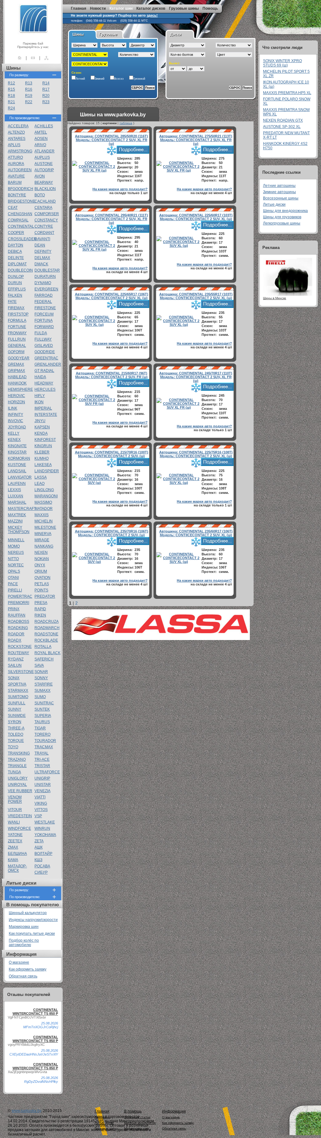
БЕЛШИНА (17, 853)
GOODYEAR (18, 358)
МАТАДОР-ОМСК (17, 868)
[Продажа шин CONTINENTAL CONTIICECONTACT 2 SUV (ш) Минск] (94, 482)
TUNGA (14, 772)
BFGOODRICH (20, 189)
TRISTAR (42, 766)
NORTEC (16, 565)
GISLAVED (43, 345)
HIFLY (39, 396)
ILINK (12, 408)
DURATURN (45, 276)
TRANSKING (19, 753)
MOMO (14, 546)
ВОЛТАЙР (43, 853)
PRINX (13, 609)
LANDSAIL (17, 471)
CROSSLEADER (22, 239)
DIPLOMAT (17, 264)
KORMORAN (19, 458)
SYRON (14, 722)
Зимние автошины (279, 192)
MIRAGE (41, 540)
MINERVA (42, 534)
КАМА (13, 860)
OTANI (13, 577)
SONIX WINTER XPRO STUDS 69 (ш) (282, 63)
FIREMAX (16, 308)
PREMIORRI (18, 603)
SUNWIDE (17, 715)
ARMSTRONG (20, 151)
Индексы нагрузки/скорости (33, 920)
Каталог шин (121, 8)
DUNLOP (16, 276)
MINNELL (16, 540)
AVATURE (16, 176)
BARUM (15, 182)
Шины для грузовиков (282, 217)
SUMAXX (42, 690)
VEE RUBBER (20, 791)
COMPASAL (18, 220)
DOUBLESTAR (47, 270)
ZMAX (13, 847)
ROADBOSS (18, 621)
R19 (28, 95)
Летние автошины (279, 185)
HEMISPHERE (20, 389)
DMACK (41, 264)
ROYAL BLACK (47, 653)
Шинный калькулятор (28, 913)
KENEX (14, 439)
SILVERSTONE (21, 672)
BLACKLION (45, 189)
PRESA (40, 603)
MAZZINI (15, 521)
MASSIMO (43, 502)
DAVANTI (42, 239)
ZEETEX (15, 841)
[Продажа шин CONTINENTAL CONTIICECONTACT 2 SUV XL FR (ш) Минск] (94, 170)
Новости (98, 8)
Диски (175, 34)
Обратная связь (23, 976)
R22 (28, 102)
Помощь (210, 8)
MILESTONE (45, 527)
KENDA (41, 433)
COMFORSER (46, 214)
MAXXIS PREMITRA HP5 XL (287, 93)
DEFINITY (42, 251)
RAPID (40, 609)
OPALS (14, 571)
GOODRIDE (44, 352)
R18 (11, 95)
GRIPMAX (16, 370)
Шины (78, 34)
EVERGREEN (46, 289)
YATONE (15, 835)
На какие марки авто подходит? (120, 189)
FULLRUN (17, 339)
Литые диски (274, 204)
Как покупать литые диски (32, 933)
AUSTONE (43, 163)
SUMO (40, 697)
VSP (38, 816)
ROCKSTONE (20, 646)
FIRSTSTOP (18, 314)
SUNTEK (42, 709)
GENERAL (17, 345)
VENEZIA (42, 791)
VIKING (40, 803)
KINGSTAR (17, 452)
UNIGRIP (42, 778)
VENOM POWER (15, 799)
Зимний (99, 78)
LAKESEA (43, 465)
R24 (11, 108)
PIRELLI (15, 590)
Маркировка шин (24, 926)
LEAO (39, 483)
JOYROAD (17, 427)
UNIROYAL (17, 784)
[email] (33, 58)
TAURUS (42, 722)
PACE (13, 584)
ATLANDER (44, 151)
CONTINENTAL (21, 226)
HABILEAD (17, 377)
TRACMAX (43, 747)
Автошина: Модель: (111, 140)
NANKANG (43, 546)
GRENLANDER (47, 364)
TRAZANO (17, 759)
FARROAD (43, 295)
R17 (46, 89)
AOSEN (41, 138)
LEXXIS (14, 490)
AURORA (16, 163)
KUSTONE (17, 465)
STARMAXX (18, 690)
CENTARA (43, 207)
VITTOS (41, 809)
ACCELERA (18, 126)
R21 (11, 102)
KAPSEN (42, 427)
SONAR (41, 672)
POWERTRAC (20, 596)
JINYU (39, 421)
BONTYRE (17, 195)
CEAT (13, 207)
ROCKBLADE (46, 640)
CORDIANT (44, 232)
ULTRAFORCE (47, 772)
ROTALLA (42, 646)
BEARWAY (43, 182)
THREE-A (16, 728)
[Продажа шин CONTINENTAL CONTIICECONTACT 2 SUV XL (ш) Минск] (178, 245)
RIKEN (40, 615)
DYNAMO (42, 283)
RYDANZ (16, 659)
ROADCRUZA (46, 621)
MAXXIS (41, 515)
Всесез (119, 78)
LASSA (40, 477)
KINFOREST (45, 439)
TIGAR (40, 728)
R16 (28, 89)
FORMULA (17, 320)
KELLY (13, 433)
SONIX (13, 678)
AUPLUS (42, 157)
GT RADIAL (44, 370)
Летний (80, 78)
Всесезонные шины (280, 198)
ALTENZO (16, 132)
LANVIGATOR (20, 477)
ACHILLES (43, 126)
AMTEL (40, 132)
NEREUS (16, 552)
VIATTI (39, 797)
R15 (11, 89)
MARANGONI (46, 496)
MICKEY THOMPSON (18, 529)
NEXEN (41, 552)
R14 (46, 83)
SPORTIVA (17, 684)
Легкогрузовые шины (281, 223)
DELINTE (16, 258)
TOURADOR (45, 740)
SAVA (39, 665)
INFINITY (15, 414)
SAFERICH (44, 659)
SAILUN (15, 665)
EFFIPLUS (17, 289)
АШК (38, 847)
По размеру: (19, 75)
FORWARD (44, 327)
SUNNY (14, 709)
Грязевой (139, 78)
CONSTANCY (46, 220)
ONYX (39, 565)
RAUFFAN (16, 615)
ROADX (14, 640)
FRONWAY (17, 333)
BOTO (39, 195)
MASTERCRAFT (22, 508)
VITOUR (15, 809)
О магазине (19, 962)
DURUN (15, 283)
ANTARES (16, 138)
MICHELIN (43, 521)
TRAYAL (41, 753)
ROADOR (16, 634)
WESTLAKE (44, 822)
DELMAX (42, 258)
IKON (39, 402)
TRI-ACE (42, 759)
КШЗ (38, 860)
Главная (78, 8)
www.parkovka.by (26, 1111)
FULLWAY (43, 339)
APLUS (14, 145)
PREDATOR (44, 596)
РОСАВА (42, 866)
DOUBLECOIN (20, 270)
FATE (12, 301)
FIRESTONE (45, 308)
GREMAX (16, 364)
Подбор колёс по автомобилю (24, 942)
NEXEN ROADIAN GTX (283, 120)
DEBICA (15, 251)
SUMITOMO (18, 697)
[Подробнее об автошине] (133, 152)
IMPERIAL (43, 408)
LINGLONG (44, 490)
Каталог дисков (150, 8)
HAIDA (40, 377)
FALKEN (15, 295)
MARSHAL (17, 502)
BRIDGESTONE (21, 201)
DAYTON (15, 245)
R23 (46, 102)
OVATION (42, 577)
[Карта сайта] (46, 58)
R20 (46, 95)
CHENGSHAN (20, 214)
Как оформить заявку (27, 969)
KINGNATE (17, 446)
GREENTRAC (46, 358)
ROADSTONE (46, 634)
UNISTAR (42, 784)
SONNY (41, 678)
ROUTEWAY (18, 653)
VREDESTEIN (20, 816)
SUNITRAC (44, 703)
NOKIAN (41, 559)
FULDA (40, 333)
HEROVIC (16, 396)
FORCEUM (44, 314)
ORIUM (40, 571)
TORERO (42, 734)
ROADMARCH (47, 628)
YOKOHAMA (45, 835)
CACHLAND (45, 201)
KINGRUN (43, 446)
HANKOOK (17, 383)
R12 (11, 83)
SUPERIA (42, 715)
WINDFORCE (19, 828)
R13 (28, 83)
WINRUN (42, 828)
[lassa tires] (160, 639)
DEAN (39, 245)
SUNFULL (16, 703)
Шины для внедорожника (285, 211)
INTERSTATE (45, 414)
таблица (125, 123)
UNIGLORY (18, 778)
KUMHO (41, 458)
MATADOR (43, 508)
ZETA (39, 841)
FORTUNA (43, 320)
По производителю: (24, 118)
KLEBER (42, 452)
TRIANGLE (17, 766)
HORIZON (16, 402)
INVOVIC (15, 421)
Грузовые (108, 34)
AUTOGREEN (20, 170)
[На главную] (19, 58)
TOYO (13, 747)
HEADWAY (43, 383)
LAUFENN (17, 483)
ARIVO (40, 145)
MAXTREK (17, 515)
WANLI (14, 822)
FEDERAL (43, 301)
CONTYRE (43, 226)
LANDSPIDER (46, 471)
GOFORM (16, 352)
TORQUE (16, 740)
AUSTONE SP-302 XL (282, 126)
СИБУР (41, 872)
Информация (174, 1111)
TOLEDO (15, 734)
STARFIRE (43, 684)
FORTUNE (17, 327)
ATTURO (15, 157)
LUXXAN (15, 496)
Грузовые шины (184, 8)
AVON (39, 176)
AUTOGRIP (44, 170)
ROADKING (18, 628)
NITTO (13, 559)
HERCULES (44, 389)
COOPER (16, 232)
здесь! (152, 15)
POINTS (41, 590)
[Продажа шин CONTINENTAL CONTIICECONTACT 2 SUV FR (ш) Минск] (94, 403)
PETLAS (41, 584)
